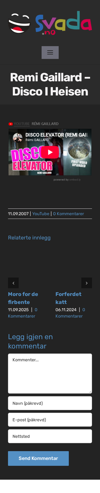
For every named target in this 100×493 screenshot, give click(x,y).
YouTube (40, 213)
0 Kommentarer (68, 213)
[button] (13, 283)
